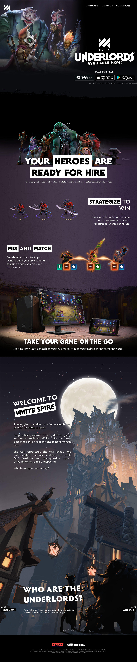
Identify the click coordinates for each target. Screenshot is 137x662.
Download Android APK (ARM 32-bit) (103, 83)
